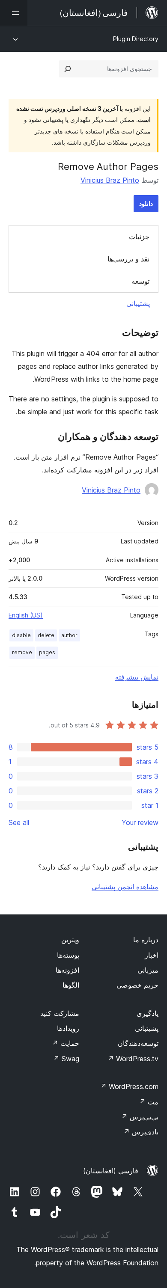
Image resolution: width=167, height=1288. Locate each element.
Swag (66, 1058)
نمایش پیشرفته (136, 677)
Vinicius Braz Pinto (110, 180)
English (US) (26, 615)
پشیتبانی (146, 1028)
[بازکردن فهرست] (13, 13)
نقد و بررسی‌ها (128, 259)
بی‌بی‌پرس (139, 1117)
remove (22, 652)
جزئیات (139, 236)
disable (21, 635)
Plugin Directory (135, 38)
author (69, 635)
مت (148, 1102)
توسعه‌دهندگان (138, 1043)
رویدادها (68, 1028)
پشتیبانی (138, 303)
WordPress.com (129, 1086)
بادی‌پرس (140, 1132)
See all (19, 822)
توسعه (140, 281)
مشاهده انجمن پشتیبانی (125, 886)
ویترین (70, 939)
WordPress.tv (132, 1058)
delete (46, 635)
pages (47, 652)
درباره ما (145, 939)
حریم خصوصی (137, 985)
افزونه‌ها (67, 970)
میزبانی (147, 970)
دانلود (146, 203)
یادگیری (147, 1013)
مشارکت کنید (59, 1013)
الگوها (71, 985)
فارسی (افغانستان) (110, 1170)
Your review (140, 822)
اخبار (151, 955)
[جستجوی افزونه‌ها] (67, 68)
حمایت (65, 1043)
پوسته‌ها (68, 955)
